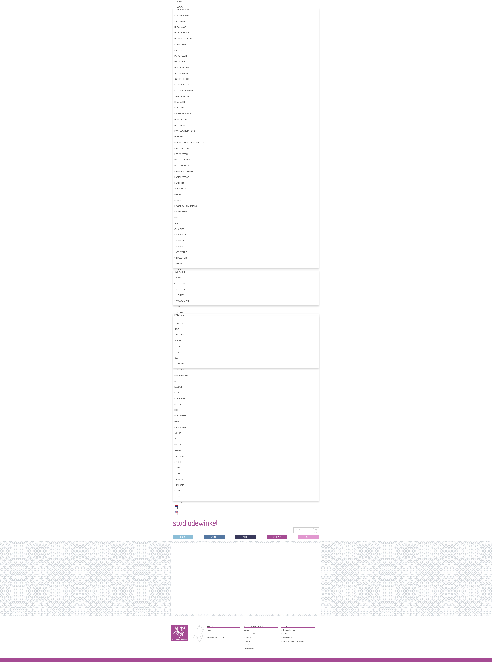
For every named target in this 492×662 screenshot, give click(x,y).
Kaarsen (178, 387)
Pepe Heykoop (180, 194)
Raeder (177, 200)
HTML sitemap (249, 648)
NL (177, 508)
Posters (178, 445)
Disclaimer (247, 641)
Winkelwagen (248, 645)
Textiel (178, 346)
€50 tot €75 (179, 289)
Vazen (177, 491)
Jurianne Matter (181, 96)
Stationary (179, 456)
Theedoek (178, 479)
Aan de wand (180, 370)
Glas (177, 358)
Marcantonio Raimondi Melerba (189, 142)
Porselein (179, 323)
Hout (177, 329)
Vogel (177, 497)
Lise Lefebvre (179, 125)
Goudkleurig (180, 364)
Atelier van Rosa (181, 10)
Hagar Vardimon (182, 85)
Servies (177, 450)
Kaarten (178, 393)
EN (178, 514)
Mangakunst (180, 427)
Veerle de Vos (180, 264)
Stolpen (178, 462)
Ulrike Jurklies (180, 258)
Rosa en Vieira (180, 212)
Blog (179, 307)
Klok (176, 410)
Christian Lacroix (182, 21)
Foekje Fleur (179, 62)
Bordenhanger (181, 375)
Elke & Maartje (180, 27)
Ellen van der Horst (183, 39)
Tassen (177, 473)
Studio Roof (180, 246)
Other (177, 439)
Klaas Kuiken (180, 102)
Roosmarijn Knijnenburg (185, 206)
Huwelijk (284, 634)
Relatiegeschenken (288, 630)
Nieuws (210, 626)
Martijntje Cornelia (183, 171)
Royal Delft (179, 217)
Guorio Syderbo (181, 79)
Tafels (177, 468)
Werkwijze (247, 637)
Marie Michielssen (182, 160)
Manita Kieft (180, 137)
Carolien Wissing (182, 15)
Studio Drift (180, 235)
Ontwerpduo (180, 189)
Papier (177, 318)
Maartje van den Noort (185, 131)
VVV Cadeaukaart (182, 301)
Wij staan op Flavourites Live (216, 637)
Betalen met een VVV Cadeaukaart (293, 641)
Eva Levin (178, 50)
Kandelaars (179, 398)
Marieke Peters (181, 154)
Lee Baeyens (179, 108)
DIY (175, 381)
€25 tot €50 (179, 284)
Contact (181, 502)
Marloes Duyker (181, 166)
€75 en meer (179, 295)
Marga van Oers (181, 148)
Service (284, 626)
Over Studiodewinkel (254, 626)
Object (177, 433)
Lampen (177, 422)
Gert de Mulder (181, 73)
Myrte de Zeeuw (181, 177)
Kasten (177, 404)
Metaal (178, 341)
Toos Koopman (181, 252)
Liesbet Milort (180, 119)
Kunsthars (179, 335)
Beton (177, 352)
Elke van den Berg (182, 33)
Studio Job (179, 241)
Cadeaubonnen (286, 637)
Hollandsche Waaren (183, 91)
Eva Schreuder (180, 56)
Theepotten (179, 485)
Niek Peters (179, 183)
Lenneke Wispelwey (182, 114)
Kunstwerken (180, 416)
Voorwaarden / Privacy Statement (255, 634)
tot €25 (177, 278)
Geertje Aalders (181, 67)
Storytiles (179, 229)
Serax (176, 223)
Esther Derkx (180, 44)
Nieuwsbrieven (212, 634)
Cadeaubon (179, 272)
